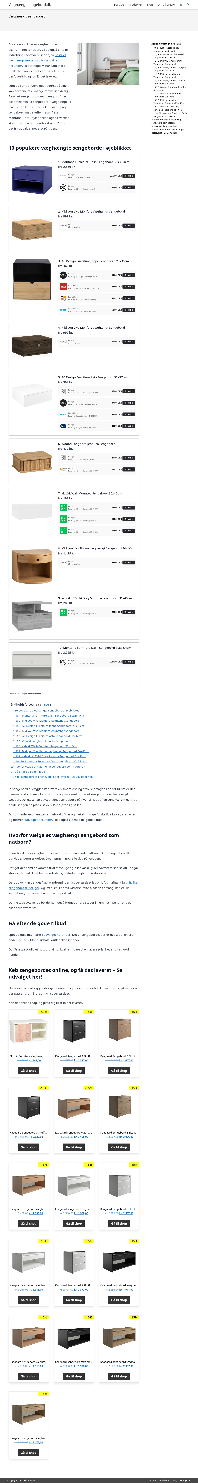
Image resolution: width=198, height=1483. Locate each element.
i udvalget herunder (38, 820)
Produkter (135, 5)
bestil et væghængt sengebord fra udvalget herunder (37, 60)
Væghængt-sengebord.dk (30, 4)
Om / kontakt (166, 5)
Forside (119, 5)
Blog (150, 5)
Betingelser (185, 1480)
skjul (46, 704)
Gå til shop (29, 1071)
